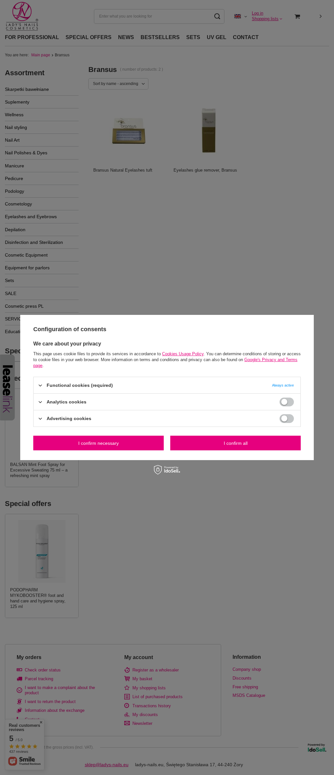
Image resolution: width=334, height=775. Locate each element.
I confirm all (236, 442)
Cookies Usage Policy (183, 353)
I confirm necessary (98, 442)
